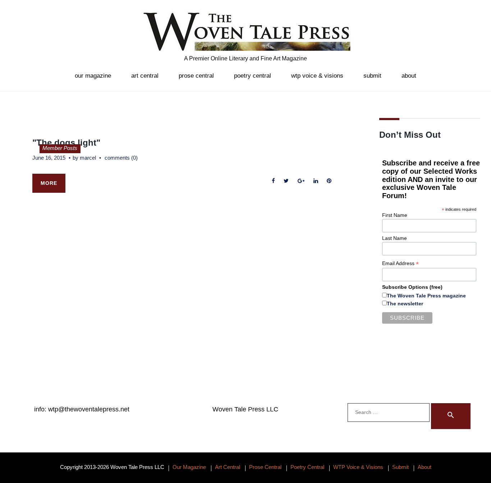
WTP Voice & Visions (317, 76)
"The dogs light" (66, 142)
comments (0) (121, 158)
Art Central (145, 76)
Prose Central (196, 76)
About (408, 76)
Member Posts (59, 148)
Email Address (400, 263)
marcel (88, 158)
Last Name (394, 238)
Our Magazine (93, 76)
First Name (394, 215)
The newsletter (405, 303)
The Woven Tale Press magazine (426, 296)
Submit (372, 76)
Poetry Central (252, 76)
